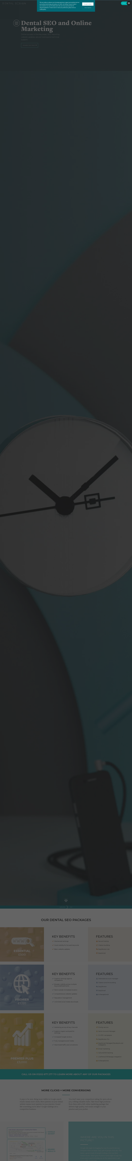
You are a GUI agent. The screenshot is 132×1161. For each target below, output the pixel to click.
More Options (88, 7)
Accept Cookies (88, 4)
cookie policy (43, 9)
